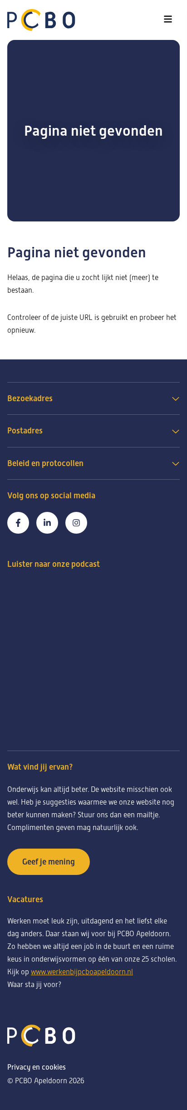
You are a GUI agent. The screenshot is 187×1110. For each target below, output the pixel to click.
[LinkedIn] (47, 523)
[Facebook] (18, 523)
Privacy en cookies (36, 1067)
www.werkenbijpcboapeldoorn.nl (82, 972)
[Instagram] (76, 523)
